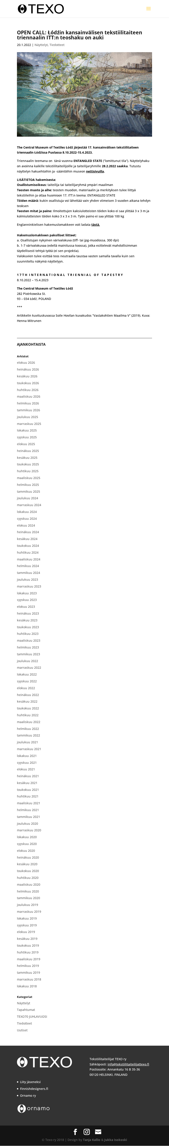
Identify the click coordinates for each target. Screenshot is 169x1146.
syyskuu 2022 (27, 681)
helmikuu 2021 (28, 810)
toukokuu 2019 (28, 945)
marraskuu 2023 (29, 586)
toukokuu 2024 (28, 546)
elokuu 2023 (26, 606)
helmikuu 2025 (28, 485)
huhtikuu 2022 (28, 715)
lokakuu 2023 (27, 593)
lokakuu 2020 (27, 837)
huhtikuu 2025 (28, 471)
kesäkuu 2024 (27, 539)
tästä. (95, 224)
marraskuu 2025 (29, 424)
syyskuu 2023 (27, 600)
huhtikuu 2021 (28, 796)
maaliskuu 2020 (28, 884)
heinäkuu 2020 (28, 857)
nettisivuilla (95, 171)
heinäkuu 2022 (28, 695)
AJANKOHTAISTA (31, 344)
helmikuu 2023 (28, 647)
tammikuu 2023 (28, 654)
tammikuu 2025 (28, 491)
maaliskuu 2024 (28, 559)
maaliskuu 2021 (28, 803)
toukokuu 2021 (28, 790)
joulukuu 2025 (27, 417)
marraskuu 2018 (29, 979)
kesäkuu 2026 (27, 376)
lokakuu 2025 (27, 430)
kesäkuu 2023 (27, 620)
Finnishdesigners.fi (34, 1089)
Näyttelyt (41, 45)
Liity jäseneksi (30, 1082)
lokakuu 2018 (27, 986)
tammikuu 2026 (28, 410)
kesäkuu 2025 (27, 457)
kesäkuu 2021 (27, 783)
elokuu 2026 (26, 362)
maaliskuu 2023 (28, 640)
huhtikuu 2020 (28, 878)
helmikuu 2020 (28, 891)
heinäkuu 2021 (28, 776)
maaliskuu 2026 (28, 396)
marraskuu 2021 (29, 749)
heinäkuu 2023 (28, 613)
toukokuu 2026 (28, 383)
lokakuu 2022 (27, 674)
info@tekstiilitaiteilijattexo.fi (128, 1064)
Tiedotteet (57, 45)
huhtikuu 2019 (28, 952)
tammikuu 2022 (28, 735)
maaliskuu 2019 (28, 959)
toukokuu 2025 (28, 464)
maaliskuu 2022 (28, 722)
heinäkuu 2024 (28, 532)
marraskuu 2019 (29, 911)
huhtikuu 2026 (28, 390)
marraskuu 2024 (29, 505)
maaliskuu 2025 (28, 478)
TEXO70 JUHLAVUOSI (32, 1016)
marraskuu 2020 (29, 830)
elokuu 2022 (26, 688)
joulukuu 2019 (27, 905)
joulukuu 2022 (27, 661)
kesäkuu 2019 (27, 939)
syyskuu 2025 (27, 437)
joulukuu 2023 (27, 579)
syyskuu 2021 (27, 762)
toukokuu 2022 (28, 708)
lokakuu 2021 (27, 756)
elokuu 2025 (26, 444)
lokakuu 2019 (27, 918)
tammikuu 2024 (28, 573)
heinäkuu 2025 (28, 451)
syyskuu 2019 (27, 925)
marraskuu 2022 (29, 667)
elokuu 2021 (26, 769)
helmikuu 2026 (28, 403)
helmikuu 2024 (28, 566)
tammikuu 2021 (28, 817)
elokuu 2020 (26, 850)
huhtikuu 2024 (28, 552)
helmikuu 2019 (28, 966)
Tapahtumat (26, 1010)
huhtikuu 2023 (28, 634)
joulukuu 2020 (27, 823)
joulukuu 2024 (27, 498)
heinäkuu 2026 (28, 369)
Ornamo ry (28, 1095)
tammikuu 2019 (28, 972)
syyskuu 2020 (27, 844)
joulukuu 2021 (27, 742)
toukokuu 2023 (28, 627)
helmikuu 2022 (28, 729)
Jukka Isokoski (115, 1140)
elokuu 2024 (26, 525)
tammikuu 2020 (28, 898)
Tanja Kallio (91, 1140)
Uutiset (22, 1030)
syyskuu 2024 (27, 518)
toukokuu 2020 (28, 871)
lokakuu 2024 (27, 512)
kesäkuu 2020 (27, 864)
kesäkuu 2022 (27, 701)
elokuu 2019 (26, 932)
